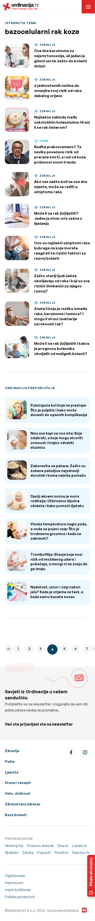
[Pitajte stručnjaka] (91, 876)
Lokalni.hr (79, 846)
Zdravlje (12, 751)
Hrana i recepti (18, 783)
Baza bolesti (16, 815)
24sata (27, 852)
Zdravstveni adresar (22, 804)
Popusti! (44, 852)
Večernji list (14, 846)
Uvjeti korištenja (18, 890)
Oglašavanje (15, 876)
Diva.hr (62, 846)
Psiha (10, 761)
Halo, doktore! (17, 793)
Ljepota (12, 772)
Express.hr (81, 852)
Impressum (14, 883)
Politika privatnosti (20, 897)
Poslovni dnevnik (40, 846)
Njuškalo (12, 852)
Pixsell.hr (61, 852)
